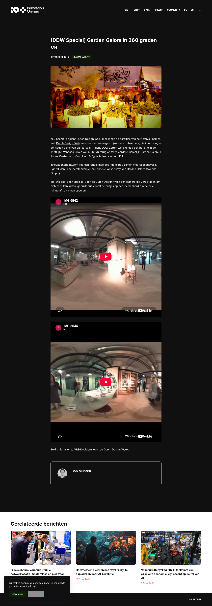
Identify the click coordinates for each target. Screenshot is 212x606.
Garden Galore (149, 152)
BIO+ (127, 10)
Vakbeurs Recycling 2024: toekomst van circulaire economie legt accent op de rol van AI (170, 574)
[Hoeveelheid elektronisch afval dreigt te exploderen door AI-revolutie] (106, 548)
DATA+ (147, 10)
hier (61, 449)
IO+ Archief (195, 599)
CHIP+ (137, 10)
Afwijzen (35, 594)
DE (185, 10)
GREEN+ (159, 10)
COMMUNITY (173, 10)
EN (192, 10)
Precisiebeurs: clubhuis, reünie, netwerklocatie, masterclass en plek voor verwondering (37, 574)
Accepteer (17, 594)
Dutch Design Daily (68, 143)
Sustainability (82, 57)
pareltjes (125, 138)
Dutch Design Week (89, 138)
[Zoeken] (200, 10)
